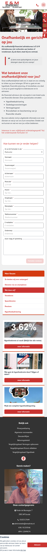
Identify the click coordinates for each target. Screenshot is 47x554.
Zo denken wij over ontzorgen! (16, 279)
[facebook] (45, 35)
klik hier (23, 550)
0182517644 (24, 520)
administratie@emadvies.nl (24, 523)
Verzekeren (9, 295)
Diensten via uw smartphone (15, 285)
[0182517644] (37, 5)
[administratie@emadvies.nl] (45, 30)
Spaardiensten (10, 301)
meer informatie (23, 346)
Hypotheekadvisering (13, 312)
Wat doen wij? (10, 290)
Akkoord (37, 545)
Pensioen (8, 306)
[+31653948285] (45, 25)
